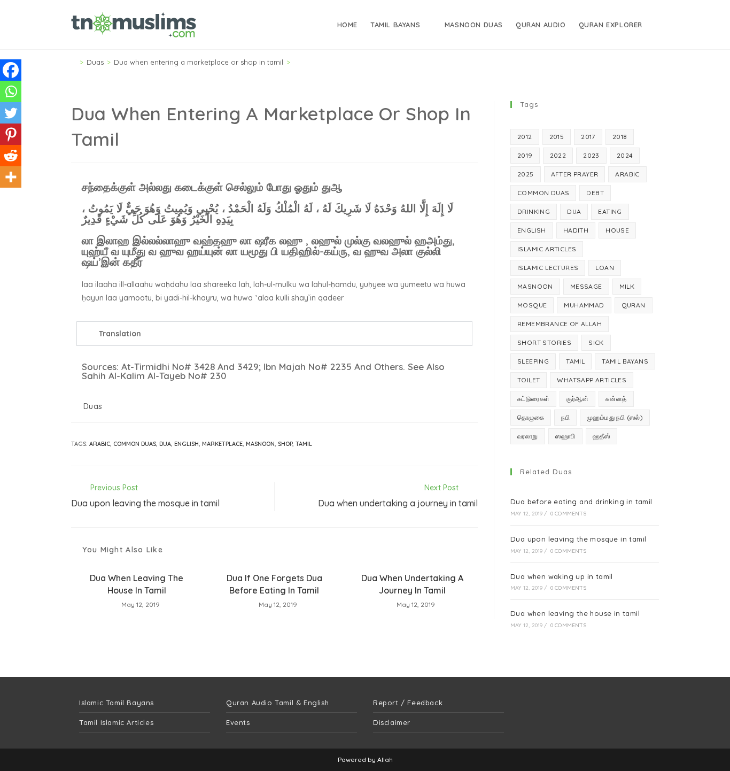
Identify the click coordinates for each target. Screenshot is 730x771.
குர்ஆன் (577, 399)
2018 (619, 137)
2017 (588, 137)
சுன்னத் (616, 399)
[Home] (73, 62)
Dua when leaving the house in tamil (136, 584)
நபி (565, 417)
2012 (524, 137)
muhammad (584, 305)
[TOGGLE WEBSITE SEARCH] (658, 24)
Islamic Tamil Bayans (116, 702)
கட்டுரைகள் (533, 399)
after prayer (575, 174)
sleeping (533, 361)
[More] (10, 177)
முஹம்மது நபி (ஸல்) (615, 417)
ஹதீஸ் (601, 436)
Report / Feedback (407, 702)
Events (238, 722)
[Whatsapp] (10, 91)
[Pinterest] (10, 134)
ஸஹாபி (565, 436)
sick (596, 342)
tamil (304, 444)
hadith (575, 230)
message (586, 286)
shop (285, 444)
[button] (274, 333)
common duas (134, 444)
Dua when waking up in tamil (561, 576)
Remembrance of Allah (559, 324)
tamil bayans (625, 361)
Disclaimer (391, 722)
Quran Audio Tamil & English (277, 702)
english (186, 444)
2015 (556, 137)
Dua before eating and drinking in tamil (581, 501)
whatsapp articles (591, 380)
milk (627, 286)
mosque (532, 305)
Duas (93, 406)
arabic (99, 444)
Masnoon (260, 444)
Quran (634, 305)
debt (595, 193)
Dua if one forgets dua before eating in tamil (274, 584)
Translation (120, 333)
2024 (625, 155)
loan (604, 268)
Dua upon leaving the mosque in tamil (578, 539)
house (617, 230)
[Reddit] (10, 155)
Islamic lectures (547, 268)
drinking (533, 211)
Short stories (544, 342)
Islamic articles (546, 249)
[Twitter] (10, 113)
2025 (525, 174)
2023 (591, 155)
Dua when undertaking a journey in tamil (412, 584)
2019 (525, 155)
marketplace (222, 444)
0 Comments (568, 513)
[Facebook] (10, 70)
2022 (558, 155)
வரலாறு (527, 436)
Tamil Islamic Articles (116, 722)
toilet (528, 380)
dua (165, 444)
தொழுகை (530, 417)
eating (610, 211)
